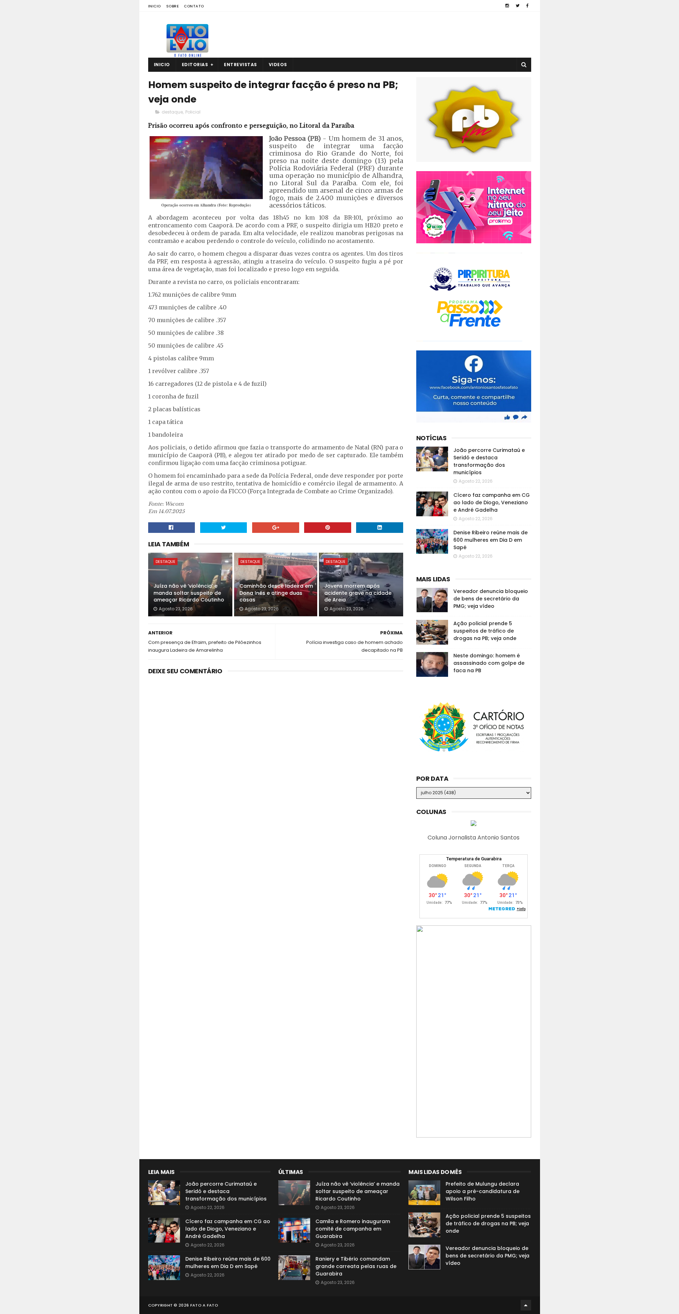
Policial (193, 112)
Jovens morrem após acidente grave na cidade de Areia (357, 592)
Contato (194, 6)
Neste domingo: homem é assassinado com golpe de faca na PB (488, 663)
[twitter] (517, 5)
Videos (278, 65)
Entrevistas (240, 65)
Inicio (154, 6)
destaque (172, 112)
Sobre (172, 6)
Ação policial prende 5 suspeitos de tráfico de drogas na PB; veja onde (484, 631)
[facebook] (527, 5)
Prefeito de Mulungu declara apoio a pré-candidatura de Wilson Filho (483, 1191)
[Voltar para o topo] (526, 1305)
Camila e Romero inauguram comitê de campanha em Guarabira (352, 1229)
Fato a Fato (204, 1305)
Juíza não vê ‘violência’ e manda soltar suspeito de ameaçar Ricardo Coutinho (188, 592)
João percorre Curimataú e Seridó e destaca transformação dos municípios (489, 461)
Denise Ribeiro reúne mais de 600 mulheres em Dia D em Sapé (490, 540)
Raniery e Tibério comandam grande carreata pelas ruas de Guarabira (355, 1266)
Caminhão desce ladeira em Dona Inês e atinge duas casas (276, 592)
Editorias (195, 65)
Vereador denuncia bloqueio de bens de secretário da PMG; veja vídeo (490, 599)
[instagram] (507, 5)
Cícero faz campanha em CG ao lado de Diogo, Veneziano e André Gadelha (491, 502)
